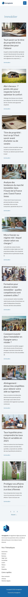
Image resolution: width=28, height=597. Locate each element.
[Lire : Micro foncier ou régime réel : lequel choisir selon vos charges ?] (14, 224)
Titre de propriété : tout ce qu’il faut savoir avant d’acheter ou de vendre (12, 138)
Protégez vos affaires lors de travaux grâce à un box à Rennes (14, 486)
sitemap (4, 578)
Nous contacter (6, 576)
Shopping (4, 569)
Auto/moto (4, 551)
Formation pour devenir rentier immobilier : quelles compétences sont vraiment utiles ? (13, 290)
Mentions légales (6, 581)
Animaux (4, 553)
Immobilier (4, 560)
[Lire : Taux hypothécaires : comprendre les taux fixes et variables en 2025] (14, 421)
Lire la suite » (7, 62)
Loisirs (3, 562)
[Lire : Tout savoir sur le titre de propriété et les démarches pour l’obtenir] (14, 29)
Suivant (14, 514)
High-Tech (4, 558)
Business (4, 556)
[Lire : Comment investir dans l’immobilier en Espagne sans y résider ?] (14, 323)
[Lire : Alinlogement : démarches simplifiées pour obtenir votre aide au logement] (14, 372)
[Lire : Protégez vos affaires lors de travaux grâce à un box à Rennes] (14, 471)
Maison (3, 564)
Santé (3, 567)
